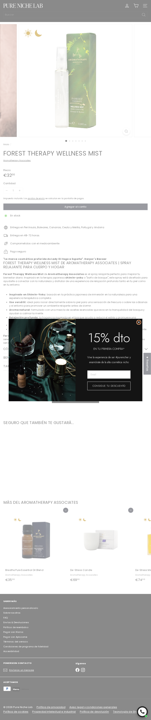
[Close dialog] (139, 322)
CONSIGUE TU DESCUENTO (109, 386)
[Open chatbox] (142, 711)
